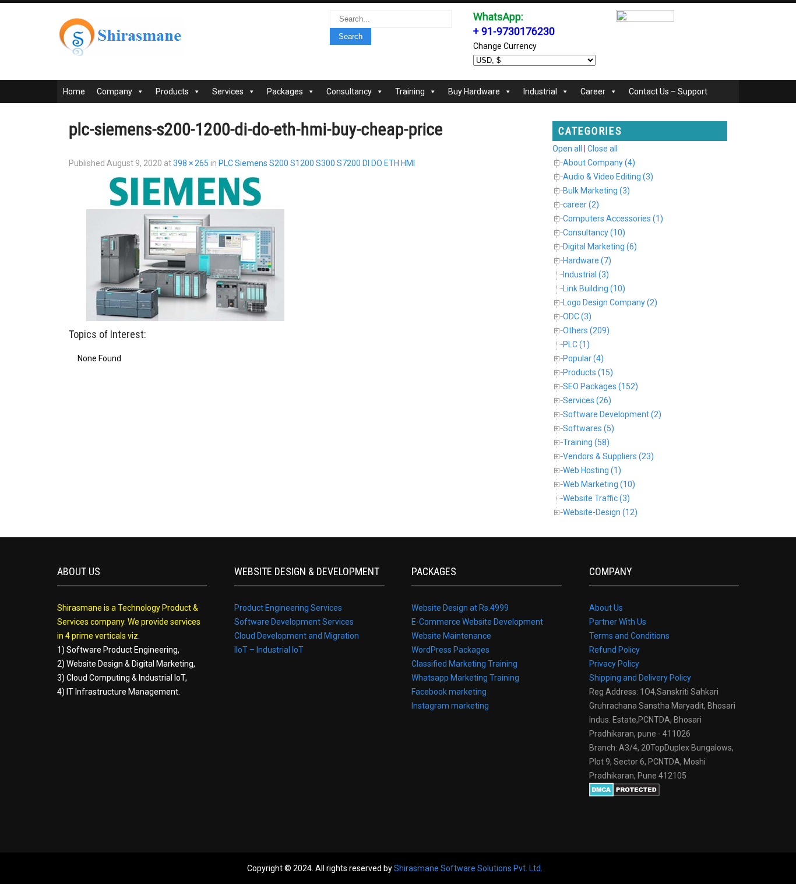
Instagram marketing (450, 705)
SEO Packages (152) (600, 386)
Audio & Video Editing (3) (608, 176)
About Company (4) (599, 162)
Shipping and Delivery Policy (640, 677)
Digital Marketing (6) (600, 246)
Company (114, 91)
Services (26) (587, 400)
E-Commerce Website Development (477, 621)
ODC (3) (577, 316)
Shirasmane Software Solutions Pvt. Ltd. (468, 868)
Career (592, 91)
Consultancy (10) (594, 232)
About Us (606, 607)
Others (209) (586, 330)
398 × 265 (191, 163)
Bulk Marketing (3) (596, 190)
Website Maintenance (451, 635)
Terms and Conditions (629, 635)
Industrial (540, 91)
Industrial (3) (586, 274)
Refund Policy (614, 649)
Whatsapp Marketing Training (465, 677)
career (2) (581, 204)
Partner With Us (617, 621)
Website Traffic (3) (596, 498)
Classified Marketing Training (464, 663)
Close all (602, 148)
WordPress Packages (450, 649)
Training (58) (586, 442)
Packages (285, 91)
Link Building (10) (594, 288)
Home (74, 91)
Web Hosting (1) (592, 470)
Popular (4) (583, 358)
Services (228, 91)
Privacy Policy (614, 663)
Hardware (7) (587, 260)
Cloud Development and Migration (296, 635)
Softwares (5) (588, 428)
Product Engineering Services (288, 607)
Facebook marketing (449, 691)
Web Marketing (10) (599, 484)
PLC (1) (576, 344)
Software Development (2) (612, 414)
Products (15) (588, 372)
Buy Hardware (474, 91)
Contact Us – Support (668, 91)
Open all (567, 148)
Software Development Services (294, 621)
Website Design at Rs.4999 (460, 607)
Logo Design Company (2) (610, 302)
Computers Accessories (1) (613, 218)
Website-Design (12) (600, 512)
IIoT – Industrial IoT (269, 649)
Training (410, 91)
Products (172, 91)
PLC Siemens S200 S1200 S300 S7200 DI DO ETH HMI (317, 163)
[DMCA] (624, 793)
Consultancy (349, 91)
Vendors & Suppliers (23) (608, 456)
